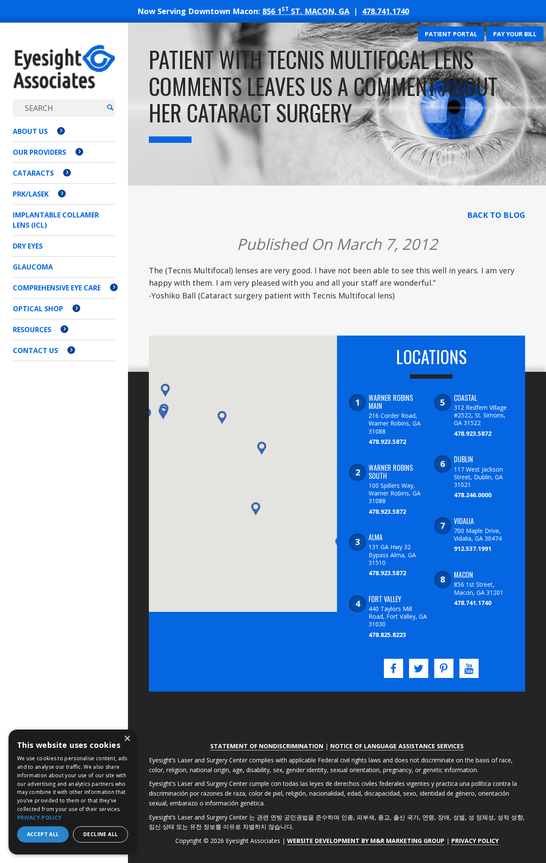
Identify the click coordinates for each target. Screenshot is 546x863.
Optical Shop (38, 308)
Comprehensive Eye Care (57, 287)
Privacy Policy (475, 841)
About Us (30, 131)
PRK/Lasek (31, 194)
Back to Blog (496, 215)
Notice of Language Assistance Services (397, 746)
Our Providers (39, 152)
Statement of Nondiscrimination (266, 746)
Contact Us (35, 350)
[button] (163, 413)
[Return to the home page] (64, 75)
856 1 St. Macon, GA (305, 11)
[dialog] (72, 792)
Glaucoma (33, 267)
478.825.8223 (387, 635)
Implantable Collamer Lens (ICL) (56, 220)
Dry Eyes (28, 246)
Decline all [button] (100, 834)
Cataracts (33, 173)
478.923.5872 (387, 441)
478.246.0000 (472, 495)
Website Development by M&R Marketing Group (365, 841)
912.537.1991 (472, 548)
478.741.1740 (385, 11)
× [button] (127, 739)
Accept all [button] (43, 834)
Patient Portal (451, 34)
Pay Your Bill (515, 34)
